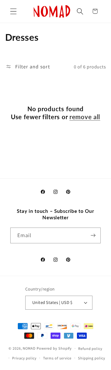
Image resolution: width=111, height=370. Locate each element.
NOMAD (29, 348)
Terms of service (57, 358)
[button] (13, 11)
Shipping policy (91, 358)
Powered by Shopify (54, 348)
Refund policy (90, 348)
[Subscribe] (93, 235)
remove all (84, 116)
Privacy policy (24, 358)
